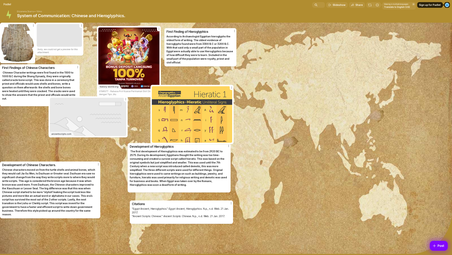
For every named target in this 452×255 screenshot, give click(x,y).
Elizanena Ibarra (25, 11)
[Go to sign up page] (447, 5)
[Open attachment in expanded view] (192, 114)
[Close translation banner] (413, 4)
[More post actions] (231, 203)
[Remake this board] (369, 5)
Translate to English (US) (397, 7)
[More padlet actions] (377, 5)
